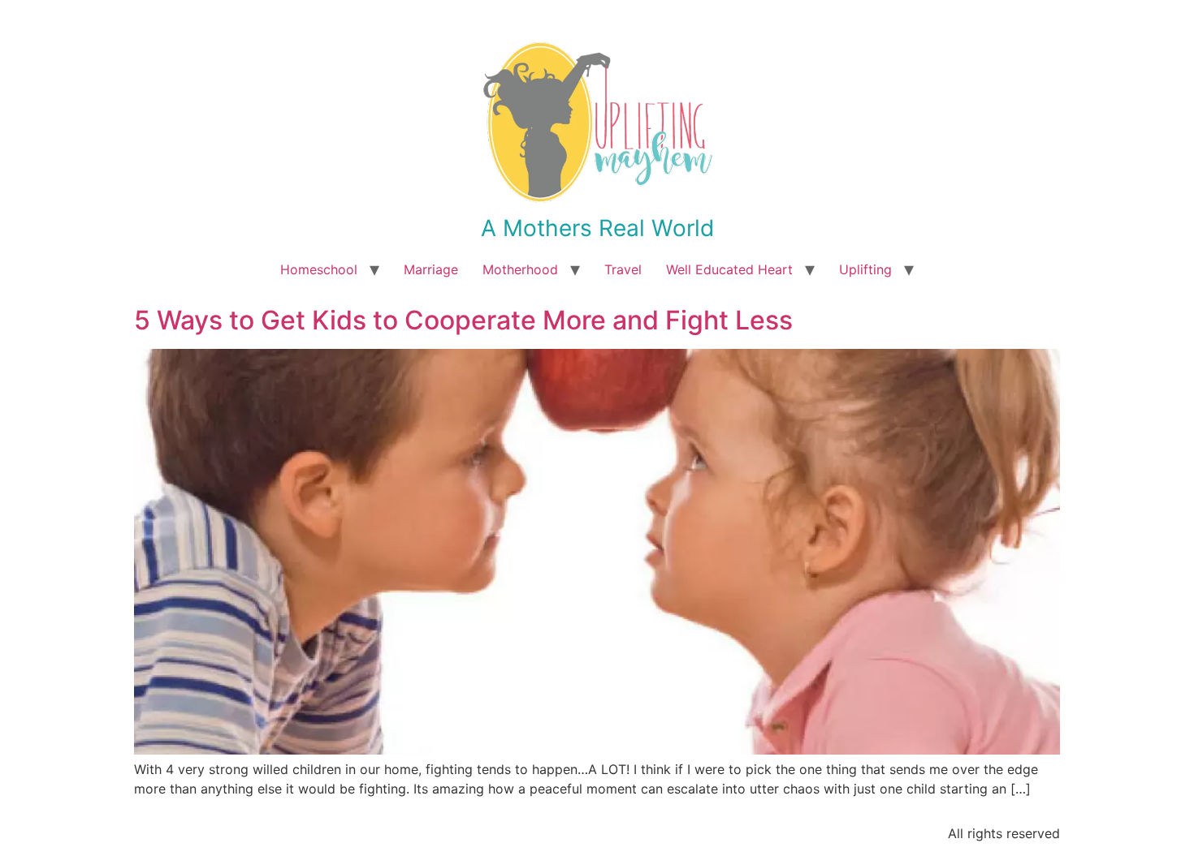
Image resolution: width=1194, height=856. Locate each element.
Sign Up (695, 530)
